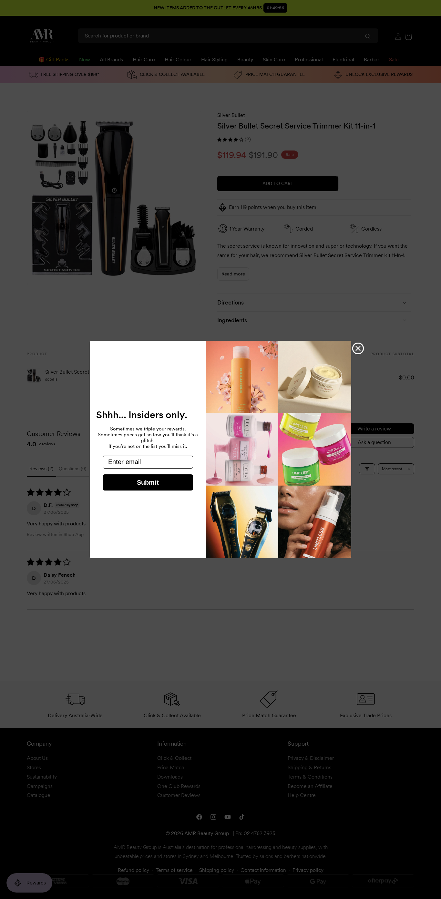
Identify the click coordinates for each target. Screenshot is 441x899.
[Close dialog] (358, 348)
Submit (148, 482)
